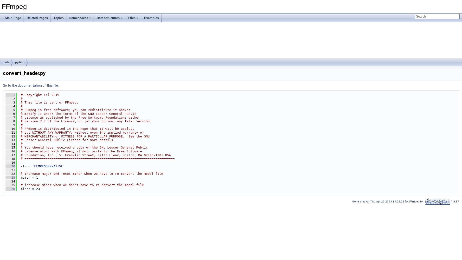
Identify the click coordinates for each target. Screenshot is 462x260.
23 (10, 177)
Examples (151, 18)
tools (6, 62)
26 (10, 189)
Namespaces (78, 18)
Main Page (13, 18)
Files (131, 18)
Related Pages (37, 18)
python (19, 62)
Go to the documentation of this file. (31, 85)
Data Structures (108, 18)
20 (10, 166)
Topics (59, 18)
